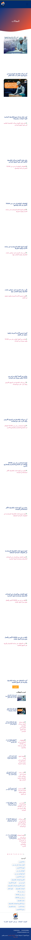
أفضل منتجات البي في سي (19, 864)
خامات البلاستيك (21, 900)
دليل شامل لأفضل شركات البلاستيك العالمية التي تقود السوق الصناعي (17, 161)
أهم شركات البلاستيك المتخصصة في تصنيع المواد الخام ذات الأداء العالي (17, 74)
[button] (27, 4)
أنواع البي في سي (21, 870)
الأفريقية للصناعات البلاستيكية (18, 879)
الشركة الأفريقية (12, 882)
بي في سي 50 (21, 891)
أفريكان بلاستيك (11, 935)
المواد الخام (10, 888)
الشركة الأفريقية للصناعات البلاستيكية (16, 885)
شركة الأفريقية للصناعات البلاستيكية (17, 903)
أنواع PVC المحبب (21, 867)
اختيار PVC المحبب (20, 876)
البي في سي (22, 882)
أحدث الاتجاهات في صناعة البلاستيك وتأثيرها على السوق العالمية (17, 681)
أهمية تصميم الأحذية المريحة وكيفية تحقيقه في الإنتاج (11, 789)
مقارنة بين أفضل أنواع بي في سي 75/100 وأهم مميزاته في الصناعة (17, 377)
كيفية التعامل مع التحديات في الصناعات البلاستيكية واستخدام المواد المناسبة (16, 595)
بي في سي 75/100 (20, 894)
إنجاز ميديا (15, 937)
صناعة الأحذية (22, 906)
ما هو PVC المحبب (20, 909)
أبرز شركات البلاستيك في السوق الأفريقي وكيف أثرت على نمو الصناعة (15, 420)
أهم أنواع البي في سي (20, 873)
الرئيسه (25, 921)
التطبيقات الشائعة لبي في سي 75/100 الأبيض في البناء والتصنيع (16, 204)
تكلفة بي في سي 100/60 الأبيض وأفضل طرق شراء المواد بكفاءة (16, 638)
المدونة (10, 921)
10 (7, 854)
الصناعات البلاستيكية (20, 888)
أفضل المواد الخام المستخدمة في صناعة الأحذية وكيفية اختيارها (16, 247)
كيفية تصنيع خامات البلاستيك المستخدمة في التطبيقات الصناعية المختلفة (16, 551)
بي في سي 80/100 (20, 897)
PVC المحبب (22, 862)
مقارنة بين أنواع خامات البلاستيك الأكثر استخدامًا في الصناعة (16, 508)
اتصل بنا (6, 921)
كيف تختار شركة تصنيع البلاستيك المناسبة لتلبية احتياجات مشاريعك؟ (15, 117)
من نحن (15, 921)
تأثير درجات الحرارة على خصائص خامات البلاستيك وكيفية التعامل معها (16, 290)
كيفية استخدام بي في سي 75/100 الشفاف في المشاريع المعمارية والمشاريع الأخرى (15, 464)
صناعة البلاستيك (12, 906)
